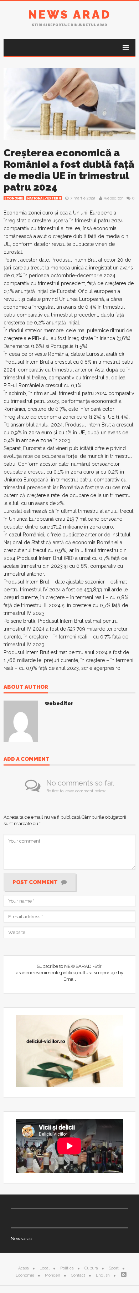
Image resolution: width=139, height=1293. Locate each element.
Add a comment (27, 759)
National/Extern (44, 198)
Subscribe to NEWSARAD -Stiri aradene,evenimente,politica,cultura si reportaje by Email (69, 973)
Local (45, 1268)
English (103, 1275)
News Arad (69, 14)
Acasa (23, 1268)
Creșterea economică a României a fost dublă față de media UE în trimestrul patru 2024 (69, 170)
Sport (114, 1268)
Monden (52, 1275)
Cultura (91, 1268)
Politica (67, 1268)
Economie (13, 198)
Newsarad (21, 1238)
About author (26, 687)
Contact (78, 1275)
